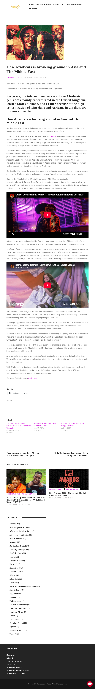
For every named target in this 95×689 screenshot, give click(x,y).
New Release (15, 590)
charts (12, 557)
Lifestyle (13, 579)
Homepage (10, 655)
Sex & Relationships (18, 605)
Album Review (16, 538)
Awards (13, 542)
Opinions (13, 597)
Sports (12, 616)
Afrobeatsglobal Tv (14, 667)
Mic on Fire (11, 664)
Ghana (12, 575)
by (27, 77)
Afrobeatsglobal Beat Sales (17, 670)
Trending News (16, 623)
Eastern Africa (16, 561)
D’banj (53, 136)
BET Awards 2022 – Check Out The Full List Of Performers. (68, 494)
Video (12, 634)
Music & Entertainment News (22, 586)
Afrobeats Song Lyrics (19, 535)
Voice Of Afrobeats (14, 661)
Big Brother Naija (17, 546)
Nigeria (13, 594)
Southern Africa (16, 612)
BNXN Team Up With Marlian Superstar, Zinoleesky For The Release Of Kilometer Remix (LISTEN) (25, 499)
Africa (12, 524)
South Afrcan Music (18, 608)
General (13, 572)
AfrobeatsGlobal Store (15, 673)
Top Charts (14, 619)
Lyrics (12, 583)
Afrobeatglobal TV (18, 527)
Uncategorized (12, 77)
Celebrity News (13, 494)
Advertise (10, 658)
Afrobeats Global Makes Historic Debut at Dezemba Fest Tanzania (18, 426)
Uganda (13, 627)
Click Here (32, 378)
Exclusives (14, 568)
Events (12, 564)
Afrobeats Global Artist (19, 531)
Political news (15, 601)
